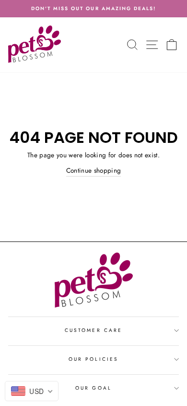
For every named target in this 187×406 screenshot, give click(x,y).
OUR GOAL (93, 388)
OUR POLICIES (93, 359)
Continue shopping (93, 170)
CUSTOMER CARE (93, 330)
